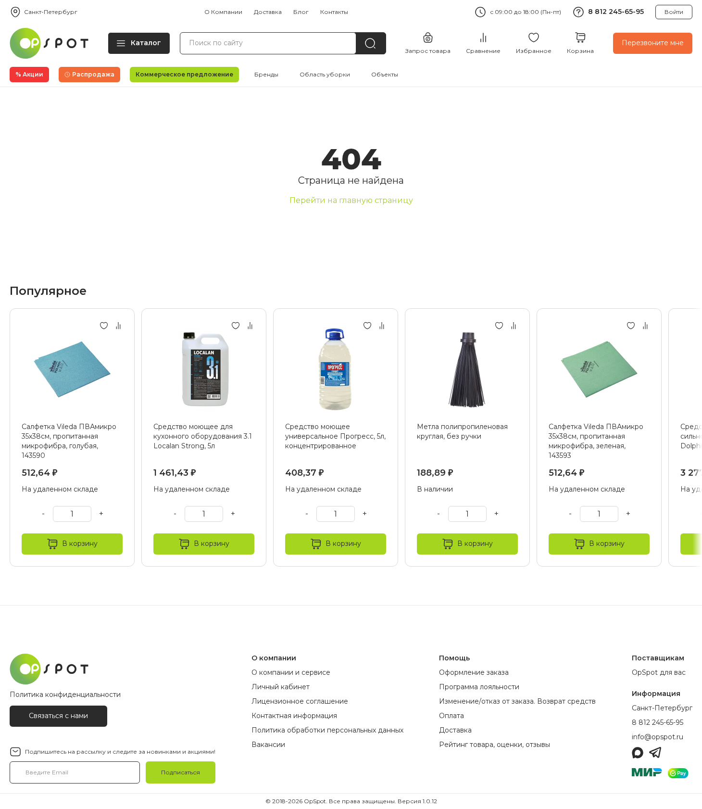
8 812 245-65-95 (616, 11)
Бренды (266, 74)
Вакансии (268, 744)
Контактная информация (294, 715)
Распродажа (93, 74)
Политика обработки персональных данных (327, 730)
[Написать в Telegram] (655, 752)
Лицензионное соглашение (299, 701)
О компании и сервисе (290, 672)
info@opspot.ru (657, 737)
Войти (673, 11)
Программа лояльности (479, 687)
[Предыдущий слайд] (15, 437)
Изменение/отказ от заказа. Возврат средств (517, 701)
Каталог (146, 42)
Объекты (384, 74)
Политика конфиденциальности (65, 694)
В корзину (80, 543)
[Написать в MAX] (637, 752)
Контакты (334, 11)
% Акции (29, 74)
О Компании (223, 11)
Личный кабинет (280, 687)
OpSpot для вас (659, 672)
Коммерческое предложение (184, 74)
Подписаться (180, 772)
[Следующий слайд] (686, 437)
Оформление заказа (474, 672)
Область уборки (325, 74)
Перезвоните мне (653, 42)
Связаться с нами (58, 715)
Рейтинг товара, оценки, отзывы (494, 744)
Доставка (268, 11)
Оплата (451, 715)
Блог (301, 11)
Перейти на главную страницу (351, 200)
